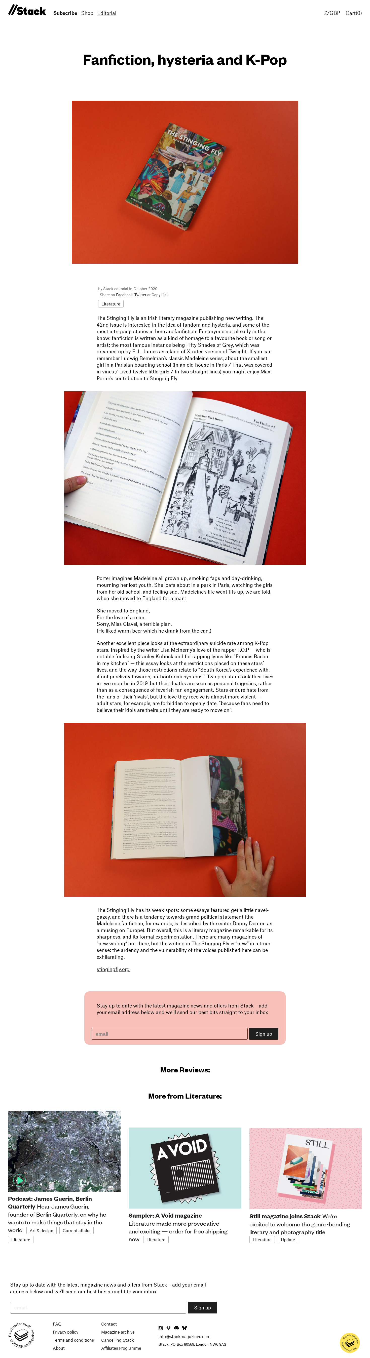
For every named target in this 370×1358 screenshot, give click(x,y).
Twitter (140, 294)
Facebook (124, 294)
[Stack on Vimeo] (168, 1328)
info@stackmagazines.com (184, 1336)
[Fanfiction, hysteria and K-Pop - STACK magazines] (26, 10)
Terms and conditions (73, 1339)
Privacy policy (65, 1331)
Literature (110, 303)
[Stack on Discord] (177, 1328)
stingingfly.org (113, 969)
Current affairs (76, 1230)
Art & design (41, 1230)
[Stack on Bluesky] (184, 1328)
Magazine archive (118, 1331)
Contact (109, 1323)
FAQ (57, 1323)
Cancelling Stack (117, 1339)
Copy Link (160, 294)
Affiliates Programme (121, 1347)
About (59, 1347)
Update (288, 1239)
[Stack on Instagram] (161, 1328)
